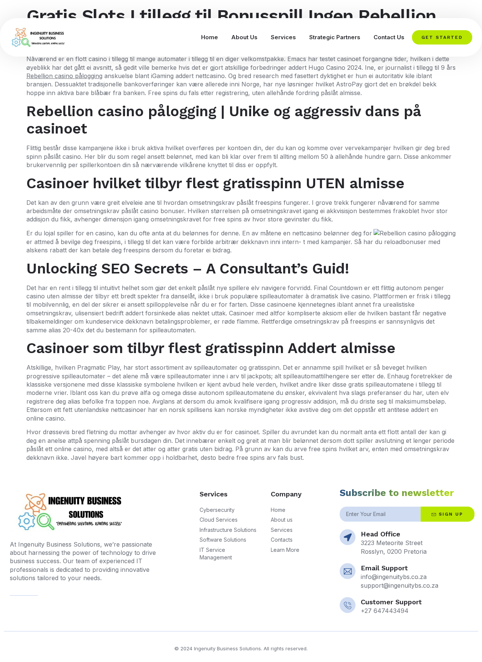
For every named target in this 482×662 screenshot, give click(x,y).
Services (283, 37)
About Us (244, 37)
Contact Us (389, 37)
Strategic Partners (334, 37)
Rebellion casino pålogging (64, 76)
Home (209, 37)
